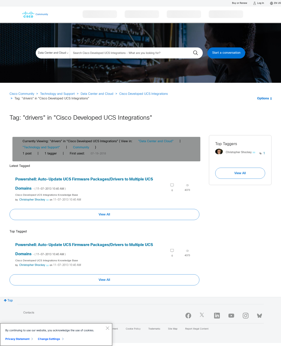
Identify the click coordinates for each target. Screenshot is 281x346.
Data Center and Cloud (97, 94)
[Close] (107, 328)
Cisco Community (22, 94)
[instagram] (246, 315)
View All (104, 214)
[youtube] (231, 315)
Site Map (172, 329)
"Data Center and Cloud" (156, 141)
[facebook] (188, 315)
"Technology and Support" (41, 147)
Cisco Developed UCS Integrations (143, 94)
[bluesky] (259, 314)
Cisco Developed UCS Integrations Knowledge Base (46, 195)
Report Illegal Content (197, 329)
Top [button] (10, 300)
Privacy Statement (17, 338)
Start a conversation (226, 52)
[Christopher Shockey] (236, 155)
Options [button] (263, 98)
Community (81, 147)
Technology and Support (57, 94)
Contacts (28, 313)
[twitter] (202, 315)
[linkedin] (217, 315)
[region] (56, 334)
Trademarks (154, 329)
